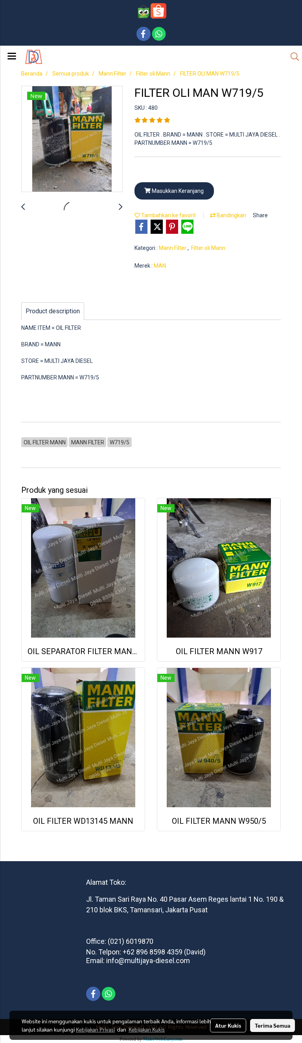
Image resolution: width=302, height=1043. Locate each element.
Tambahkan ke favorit (168, 215)
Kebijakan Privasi (95, 1029)
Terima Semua (272, 1025)
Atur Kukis (228, 1025)
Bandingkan (230, 215)
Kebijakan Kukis (147, 1029)
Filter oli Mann (208, 248)
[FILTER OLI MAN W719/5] (72, 139)
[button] (292, 56)
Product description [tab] (53, 311)
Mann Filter (173, 248)
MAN (160, 266)
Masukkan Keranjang (177, 191)
